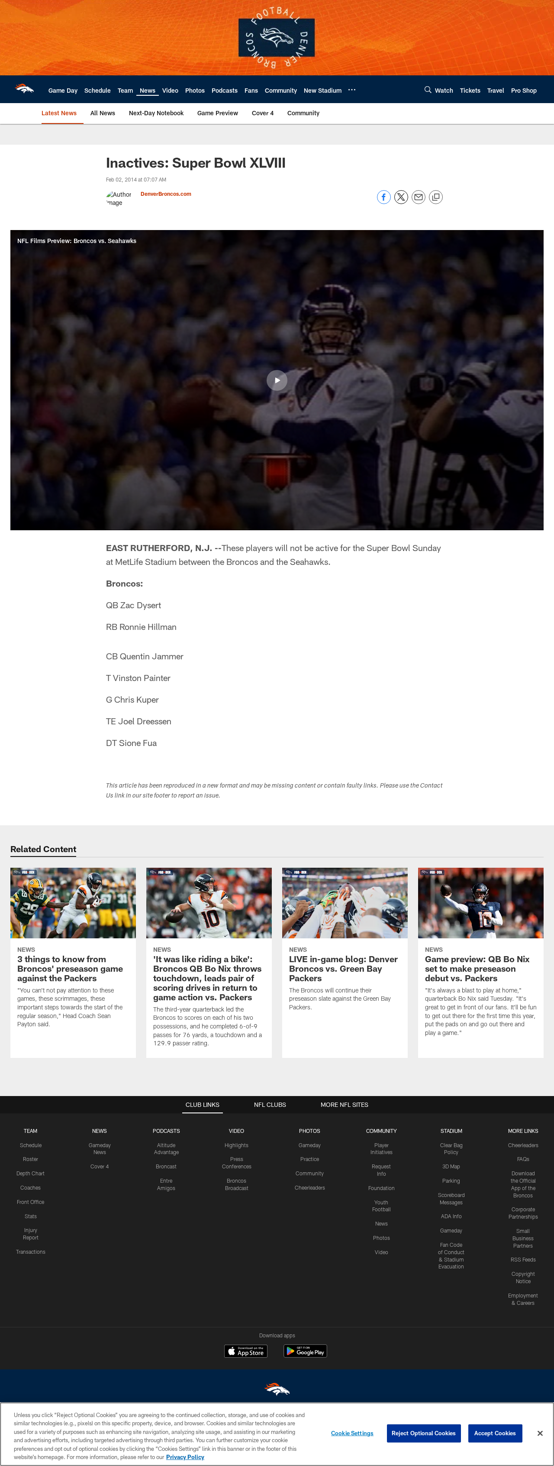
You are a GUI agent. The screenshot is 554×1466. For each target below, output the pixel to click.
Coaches (30, 1187)
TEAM (30, 1131)
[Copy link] (436, 197)
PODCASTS (166, 1131)
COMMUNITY (381, 1131)
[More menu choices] (351, 89)
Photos (381, 1238)
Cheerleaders (310, 1187)
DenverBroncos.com (166, 194)
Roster (30, 1159)
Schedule (31, 1145)
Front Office (30, 1202)
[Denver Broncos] (277, 1391)
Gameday (310, 1145)
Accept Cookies (495, 1433)
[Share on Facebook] (384, 201)
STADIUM (451, 1131)
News (381, 1223)
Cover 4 (99, 1166)
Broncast (166, 1166)
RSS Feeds (523, 1259)
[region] (277, 1434)
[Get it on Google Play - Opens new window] (305, 1355)
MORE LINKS (523, 1131)
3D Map (451, 1166)
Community (310, 1173)
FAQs (523, 1159)
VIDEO (236, 1131)
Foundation (381, 1188)
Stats (31, 1216)
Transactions (30, 1252)
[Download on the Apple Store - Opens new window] (246, 1352)
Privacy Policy (185, 1456)
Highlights (236, 1145)
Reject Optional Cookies (424, 1433)
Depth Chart (30, 1173)
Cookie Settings (352, 1433)
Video (381, 1252)
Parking (451, 1180)
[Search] (428, 89)
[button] (277, 380)
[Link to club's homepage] (24, 89)
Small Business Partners (523, 1238)
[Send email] (418, 201)
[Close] (540, 1433)
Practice (309, 1159)
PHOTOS (309, 1131)
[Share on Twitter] (401, 201)
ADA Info (451, 1216)
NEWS (99, 1131)
